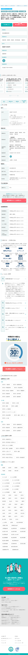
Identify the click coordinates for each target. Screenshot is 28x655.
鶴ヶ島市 (4, 519)
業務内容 (11, 101)
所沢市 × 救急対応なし (7, 439)
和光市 (9, 510)
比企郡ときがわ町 (14, 534)
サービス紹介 (4, 606)
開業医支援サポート (6, 620)
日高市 (10, 519)
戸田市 (9, 507)
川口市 (3, 495)
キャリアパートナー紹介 (7, 609)
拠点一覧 (16, 609)
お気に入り (7, 24)
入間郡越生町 (5, 528)
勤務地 (17, 101)
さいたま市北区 (5, 480)
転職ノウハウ (4, 615)
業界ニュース (14, 619)
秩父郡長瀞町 (23, 537)
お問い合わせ (17, 638)
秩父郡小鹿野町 (5, 540)
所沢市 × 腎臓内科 (20, 390)
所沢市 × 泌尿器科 (17, 430)
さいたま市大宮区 (15, 480)
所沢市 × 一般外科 (6, 424)
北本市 (9, 513)
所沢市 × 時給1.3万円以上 (7, 457)
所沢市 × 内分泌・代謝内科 (7, 390)
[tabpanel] (14, 85)
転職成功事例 (22, 609)
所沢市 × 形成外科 (6, 430)
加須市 (9, 498)
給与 (4, 101)
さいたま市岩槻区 (6, 492)
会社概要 (2, 636)
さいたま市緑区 (15, 489)
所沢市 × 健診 (17, 451)
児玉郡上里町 (23, 543)
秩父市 (16, 495)
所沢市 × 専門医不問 (20, 448)
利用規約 (16, 636)
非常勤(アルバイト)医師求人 (22, 5)
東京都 (9, 470)
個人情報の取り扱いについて (6, 638)
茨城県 (3, 467)
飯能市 (3, 498)
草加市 (16, 504)
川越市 (14, 492)
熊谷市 (20, 492)
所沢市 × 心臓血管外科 (18, 427)
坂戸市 (16, 516)
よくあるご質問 (5, 611)
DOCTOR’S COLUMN (14, 615)
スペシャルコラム (5, 619)
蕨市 (3, 507)
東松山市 (22, 498)
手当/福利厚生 (24, 101)
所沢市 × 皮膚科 (14, 406)
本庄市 (16, 498)
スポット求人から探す (6, 602)
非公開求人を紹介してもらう (14, 369)
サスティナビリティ (18, 642)
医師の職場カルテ (16, 622)
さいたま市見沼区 (6, 483)
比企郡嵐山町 (23, 528)
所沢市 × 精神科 (5, 403)
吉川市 (16, 519)
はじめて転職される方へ (14, 606)
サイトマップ (3, 640)
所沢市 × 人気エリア (6, 451)
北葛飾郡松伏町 (15, 549)
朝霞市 (21, 507)
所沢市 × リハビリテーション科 (8, 412)
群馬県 (16, 467)
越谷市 (22, 504)
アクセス (2, 642)
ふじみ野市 (4, 522)
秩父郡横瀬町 (5, 537)
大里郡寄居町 (5, 546)
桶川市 (22, 510)
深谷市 (3, 504)
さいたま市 (4, 477)
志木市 (3, 510)
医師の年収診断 (15, 620)
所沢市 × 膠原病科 (17, 396)
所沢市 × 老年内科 (17, 393)
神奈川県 (16, 470)
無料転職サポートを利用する (14, 200)
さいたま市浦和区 (15, 486)
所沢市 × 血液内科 (6, 396)
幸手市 (22, 516)
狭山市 (10, 501)
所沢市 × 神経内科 (6, 393)
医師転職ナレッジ (5, 617)
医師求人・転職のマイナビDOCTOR (8, 5)
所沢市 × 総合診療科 (6, 415)
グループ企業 (17, 640)
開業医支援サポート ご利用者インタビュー (11, 623)
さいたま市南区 (5, 489)
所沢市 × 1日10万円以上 (7, 454)
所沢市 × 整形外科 (6, 427)
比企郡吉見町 (23, 531)
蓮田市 (9, 516)
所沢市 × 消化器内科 (18, 387)
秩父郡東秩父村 (15, 540)
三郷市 (3, 516)
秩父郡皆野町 (14, 537)
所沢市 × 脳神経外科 (17, 424)
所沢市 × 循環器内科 (17, 384)
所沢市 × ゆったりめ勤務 (7, 445)
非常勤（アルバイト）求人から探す (9, 600)
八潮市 (16, 513)
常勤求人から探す (5, 598)
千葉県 (3, 470)
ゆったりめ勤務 (22, 11)
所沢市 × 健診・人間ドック (19, 415)
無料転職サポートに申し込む (14, 589)
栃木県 (9, 467)
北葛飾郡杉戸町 (5, 549)
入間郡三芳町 (5, 525)
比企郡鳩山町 (5, 534)
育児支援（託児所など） (13, 11)
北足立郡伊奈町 (19, 522)
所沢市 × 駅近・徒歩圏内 (7, 448)
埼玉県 (22, 467)
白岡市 (11, 522)
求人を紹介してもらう (20, 24)
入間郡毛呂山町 (14, 525)
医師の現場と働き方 (15, 617)
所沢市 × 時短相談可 (20, 457)
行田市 (9, 495)
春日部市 (4, 501)
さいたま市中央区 (16, 483)
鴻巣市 (23, 501)
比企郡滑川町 (14, 528)
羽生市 (16, 501)
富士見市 (22, 513)
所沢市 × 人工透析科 (6, 409)
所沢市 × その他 (5, 418)
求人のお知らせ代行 (6, 622)
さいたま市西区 (13, 477)
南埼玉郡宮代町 (14, 546)
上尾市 (9, 504)
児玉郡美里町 (5, 543)
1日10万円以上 (4, 11)
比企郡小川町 (5, 531)
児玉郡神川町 (14, 543)
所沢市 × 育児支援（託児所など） (9, 442)
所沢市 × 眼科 (5, 406)
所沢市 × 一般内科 (6, 384)
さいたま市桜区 (5, 486)
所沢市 (22, 495)
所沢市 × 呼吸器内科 (6, 387)
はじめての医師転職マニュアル (8, 608)
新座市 (16, 510)
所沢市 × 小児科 (15, 403)
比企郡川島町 (14, 531)
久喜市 (3, 513)
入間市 (15, 507)
